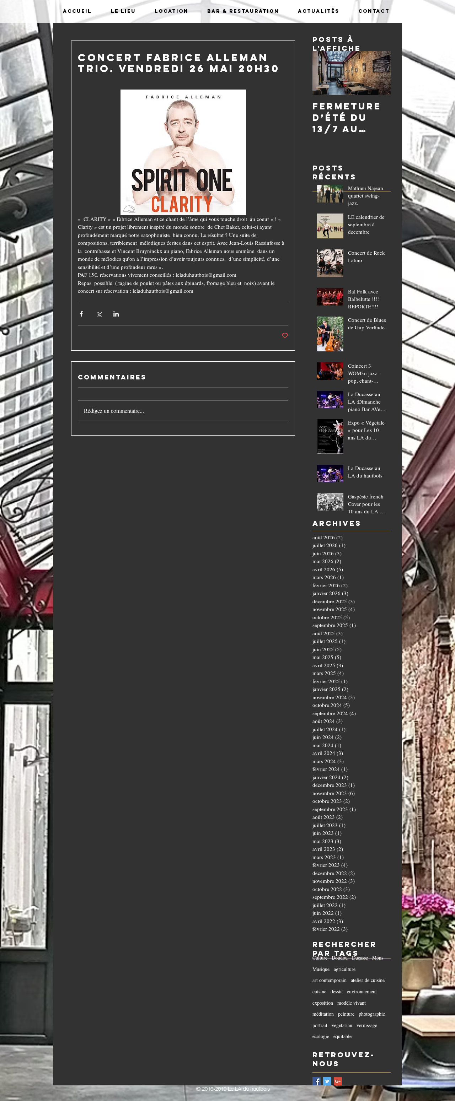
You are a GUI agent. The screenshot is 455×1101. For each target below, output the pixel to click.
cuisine (319, 991)
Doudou (340, 957)
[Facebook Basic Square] (316, 1081)
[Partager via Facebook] (81, 314)
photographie (372, 1013)
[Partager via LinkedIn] (116, 314)
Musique (321, 969)
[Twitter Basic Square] (327, 1081)
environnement (362, 991)
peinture (346, 1013)
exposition (322, 1002)
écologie (320, 1036)
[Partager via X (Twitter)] (98, 314)
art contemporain (329, 980)
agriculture (344, 969)
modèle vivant (351, 1002)
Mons (377, 957)
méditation (323, 1013)
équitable (342, 1036)
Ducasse (360, 957)
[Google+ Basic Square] (338, 1081)
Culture (319, 957)
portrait (319, 1025)
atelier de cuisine (368, 980)
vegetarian (342, 1025)
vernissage (367, 1025)
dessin (337, 991)
